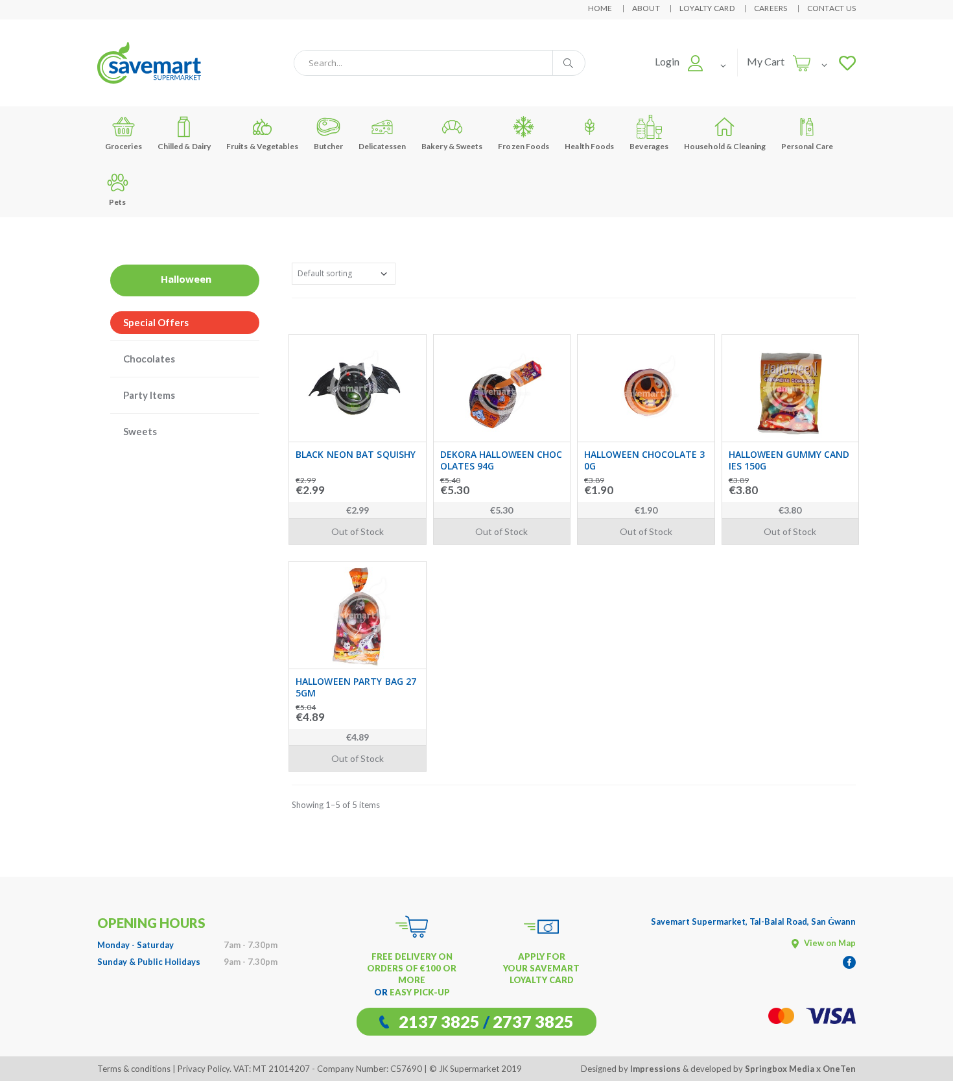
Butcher (329, 146)
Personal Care (807, 146)
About (646, 8)
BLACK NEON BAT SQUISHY (356, 454)
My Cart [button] (765, 61)
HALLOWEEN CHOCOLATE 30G (644, 460)
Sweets (140, 431)
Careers (771, 8)
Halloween (186, 278)
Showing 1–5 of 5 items (336, 805)
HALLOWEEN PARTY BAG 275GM (356, 687)
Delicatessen (382, 146)
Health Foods (589, 146)
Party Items (149, 395)
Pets (117, 202)
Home (600, 8)
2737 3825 (533, 1021)
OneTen (839, 1068)
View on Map (829, 943)
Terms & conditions (134, 1068)
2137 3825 (439, 1021)
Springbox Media (779, 1068)
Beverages (648, 146)
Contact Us (831, 8)
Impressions (655, 1068)
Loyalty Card (707, 8)
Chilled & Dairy (184, 146)
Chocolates (149, 358)
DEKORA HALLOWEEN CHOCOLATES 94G (501, 460)
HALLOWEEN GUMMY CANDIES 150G (789, 460)
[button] (679, 61)
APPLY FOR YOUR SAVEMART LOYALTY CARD (541, 968)
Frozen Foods (523, 146)
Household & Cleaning (725, 146)
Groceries (123, 146)
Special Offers (156, 322)
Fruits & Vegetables (262, 146)
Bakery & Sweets (452, 146)
